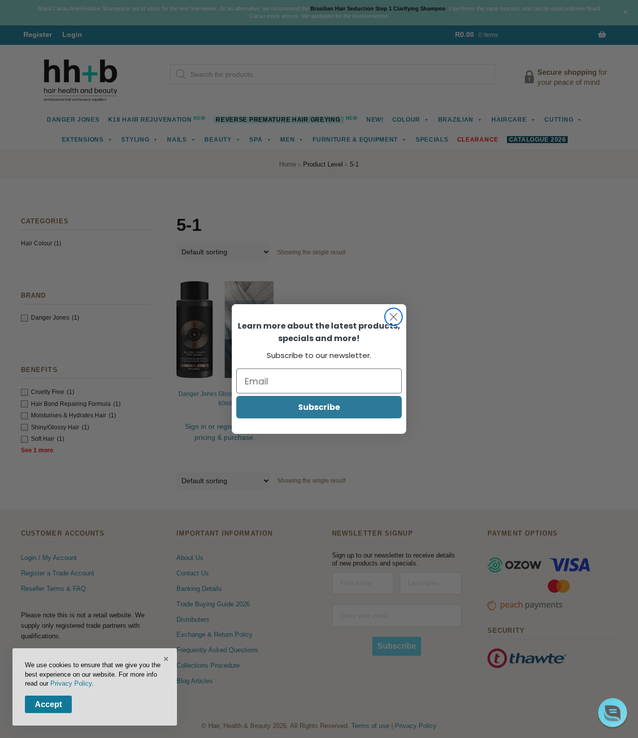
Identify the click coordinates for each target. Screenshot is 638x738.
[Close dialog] (393, 317)
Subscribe (319, 407)
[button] (612, 712)
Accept (48, 704)
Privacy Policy (71, 683)
